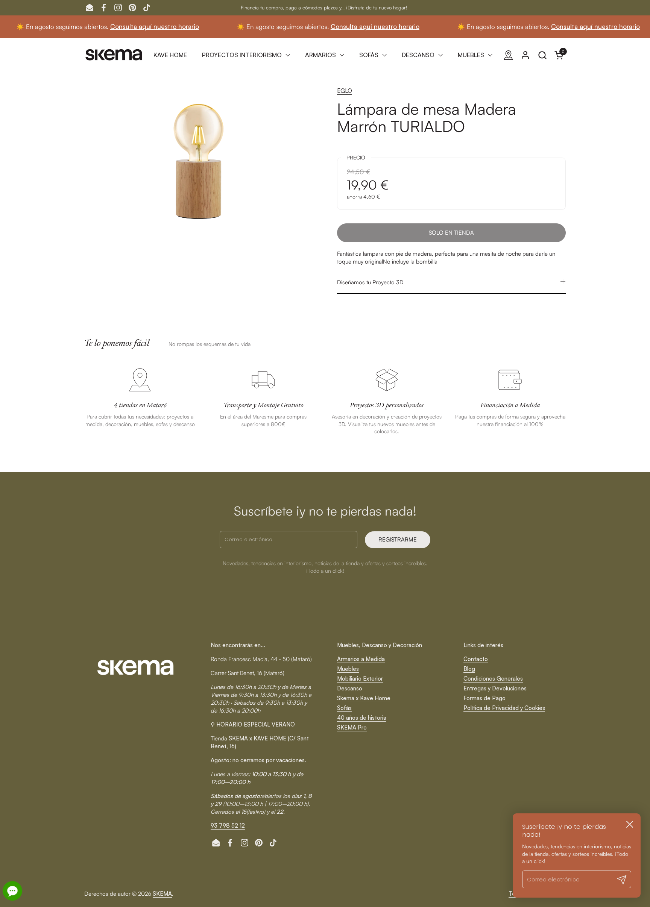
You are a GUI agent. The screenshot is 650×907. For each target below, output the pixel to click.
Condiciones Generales (493, 678)
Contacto (475, 659)
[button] (542, 55)
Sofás (344, 707)
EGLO (344, 90)
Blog (469, 668)
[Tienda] (508, 55)
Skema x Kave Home (363, 698)
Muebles (348, 668)
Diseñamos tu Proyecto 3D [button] (370, 282)
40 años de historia (361, 717)
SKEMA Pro (352, 727)
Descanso (349, 688)
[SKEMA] (114, 54)
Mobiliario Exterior (360, 678)
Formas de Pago (484, 698)
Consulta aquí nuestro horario (138, 26)
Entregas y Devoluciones (495, 688)
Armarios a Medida (361, 659)
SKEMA (162, 893)
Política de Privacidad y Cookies (504, 707)
